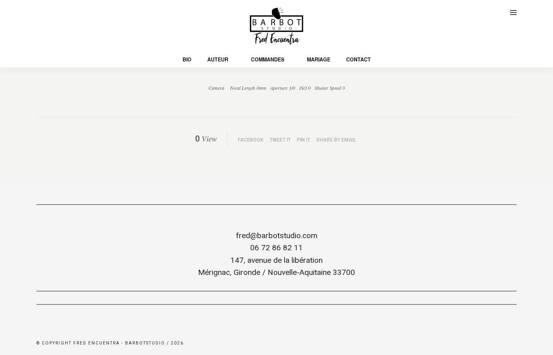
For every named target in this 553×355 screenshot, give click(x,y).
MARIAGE (318, 59)
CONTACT (358, 59)
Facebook (251, 140)
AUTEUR (217, 59)
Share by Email (336, 140)
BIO (187, 59)
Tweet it (280, 140)
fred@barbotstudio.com (276, 235)
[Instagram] (63, 11)
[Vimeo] (51, 11)
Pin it (303, 140)
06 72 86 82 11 (276, 247)
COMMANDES (267, 59)
